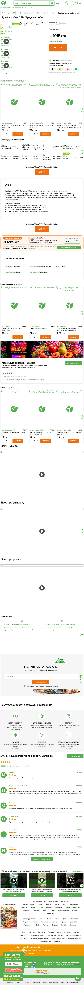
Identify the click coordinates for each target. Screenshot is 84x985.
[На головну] (3, 3)
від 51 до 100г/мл (45, 266)
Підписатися (40, 682)
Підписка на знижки (37, 935)
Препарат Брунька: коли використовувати (59, 624)
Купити (58, 47)
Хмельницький (63, 911)
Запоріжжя (74, 904)
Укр (57, 3)
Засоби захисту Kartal (73, 935)
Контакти (41, 932)
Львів (41, 908)
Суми (52, 911)
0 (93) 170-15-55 (26, 964)
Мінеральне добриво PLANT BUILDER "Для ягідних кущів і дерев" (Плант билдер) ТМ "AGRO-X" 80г (69, 126)
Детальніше (31, 248)
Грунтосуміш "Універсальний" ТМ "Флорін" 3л (13, 126)
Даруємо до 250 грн (54, 935)
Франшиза (9, 983)
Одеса (56, 904)
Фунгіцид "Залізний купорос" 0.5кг (13, 432)
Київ (40, 904)
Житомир (50, 914)
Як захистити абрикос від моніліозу (16, 624)
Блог (24, 932)
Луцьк (67, 908)
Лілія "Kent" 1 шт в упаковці (39, 329)
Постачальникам (74, 938)
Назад (6, 13)
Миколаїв (76, 908)
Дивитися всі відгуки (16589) (42, 859)
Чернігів (74, 911)
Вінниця (49, 908)
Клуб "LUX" (23, 935)
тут (34, 367)
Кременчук (28, 925)
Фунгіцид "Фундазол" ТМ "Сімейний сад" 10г (69, 433)
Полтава (36, 911)
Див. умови (15, 748)
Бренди (57, 941)
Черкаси (23, 908)
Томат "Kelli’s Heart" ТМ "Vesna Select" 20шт (12, 329)
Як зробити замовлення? (39, 938)
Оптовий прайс (46, 941)
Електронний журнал (50, 983)
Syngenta (62, 266)
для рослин (17, 266)
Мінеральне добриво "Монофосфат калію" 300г (42, 126)
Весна (18, 272)
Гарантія (51, 932)
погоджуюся (31, 686)
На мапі (76, 965)
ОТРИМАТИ (13, 970)
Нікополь (26, 911)
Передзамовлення (58, 938)
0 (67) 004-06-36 (26, 967)
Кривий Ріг (58, 908)
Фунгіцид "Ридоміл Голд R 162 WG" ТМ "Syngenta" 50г (41, 433)
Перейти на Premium (68, 248)
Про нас (32, 932)
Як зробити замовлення (69, 983)
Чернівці (63, 922)
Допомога (23, 938)
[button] (81, 110)
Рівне (44, 911)
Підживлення (43, 272)
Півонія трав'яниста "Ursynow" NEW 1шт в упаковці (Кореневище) (69, 329)
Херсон (32, 908)
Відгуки (76, 932)
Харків (48, 904)
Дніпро (64, 904)
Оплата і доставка (63, 932)
